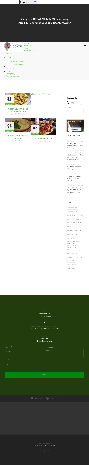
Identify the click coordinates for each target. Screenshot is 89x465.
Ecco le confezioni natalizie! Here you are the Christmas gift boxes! (75, 146)
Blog (7, 66)
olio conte (71, 226)
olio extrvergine (73, 234)
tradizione (71, 264)
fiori (69, 219)
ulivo (78, 268)
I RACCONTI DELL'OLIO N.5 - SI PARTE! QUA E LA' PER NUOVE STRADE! (75, 190)
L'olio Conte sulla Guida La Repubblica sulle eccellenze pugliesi (75, 157)
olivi (69, 253)
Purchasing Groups (13, 76)
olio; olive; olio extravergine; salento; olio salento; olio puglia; (73, 245)
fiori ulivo (71, 223)
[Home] (12, 47)
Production (27, 46)
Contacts (9, 71)
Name (8, 347)
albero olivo (72, 208)
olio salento (72, 238)
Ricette (79, 257)
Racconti (70, 257)
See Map (37, 398)
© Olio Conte (44, 443)
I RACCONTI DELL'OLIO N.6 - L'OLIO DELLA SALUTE (74, 178)
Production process (30, 50)
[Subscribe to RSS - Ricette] (41, 94)
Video (25, 48)
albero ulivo (72, 211)
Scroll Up (53, 398)
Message (50, 347)
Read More (9, 104)
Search (69, 107)
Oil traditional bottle (17, 64)
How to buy (10, 69)
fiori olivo (77, 219)
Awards (8, 53)
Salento (70, 261)
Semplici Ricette (43, 139)
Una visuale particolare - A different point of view (75, 168)
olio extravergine (74, 230)
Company (26, 43)
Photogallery (10, 74)
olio (79, 223)
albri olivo (71, 215)
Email (8, 360)
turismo (70, 268)
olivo (75, 253)
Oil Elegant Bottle (16, 61)
